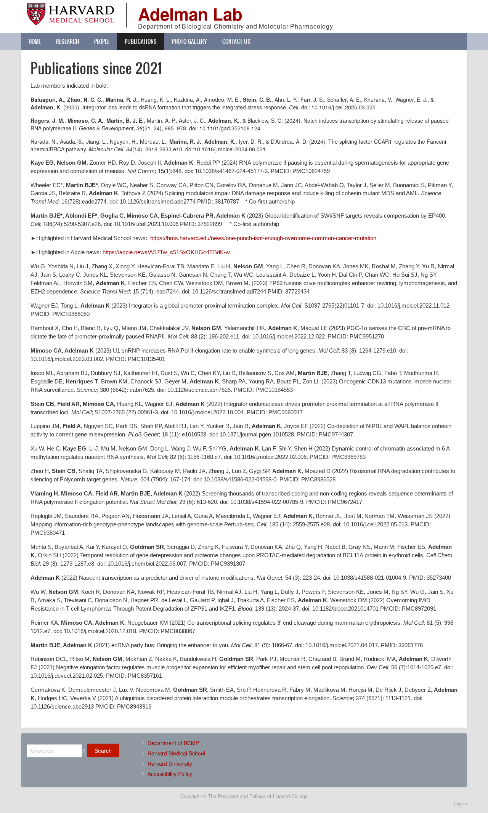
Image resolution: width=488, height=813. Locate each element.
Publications (141, 41)
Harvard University (170, 763)
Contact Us (236, 41)
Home (35, 41)
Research (67, 41)
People (101, 41)
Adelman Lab (190, 14)
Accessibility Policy (170, 774)
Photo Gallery (189, 41)
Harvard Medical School (176, 753)
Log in (460, 803)
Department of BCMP (173, 743)
